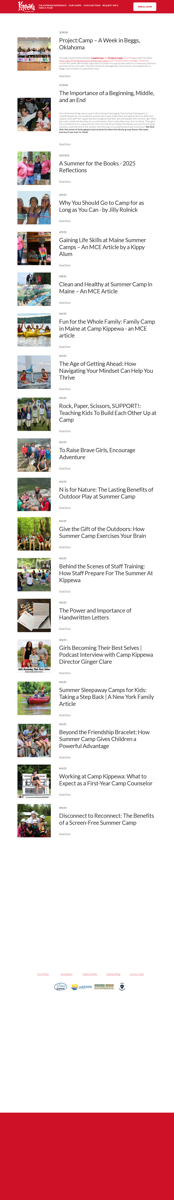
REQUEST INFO (110, 5)
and (109, 58)
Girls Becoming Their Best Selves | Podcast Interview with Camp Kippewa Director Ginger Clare (106, 654)
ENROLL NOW (145, 6)
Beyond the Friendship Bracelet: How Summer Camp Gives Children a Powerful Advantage (104, 739)
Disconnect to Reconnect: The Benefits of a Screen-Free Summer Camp (106, 819)
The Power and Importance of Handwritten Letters (95, 614)
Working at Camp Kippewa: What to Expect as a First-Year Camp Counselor (105, 780)
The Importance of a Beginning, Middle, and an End (106, 96)
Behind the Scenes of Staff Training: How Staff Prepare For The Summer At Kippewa (106, 573)
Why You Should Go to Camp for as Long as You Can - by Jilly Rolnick (101, 206)
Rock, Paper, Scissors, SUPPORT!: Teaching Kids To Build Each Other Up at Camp (107, 412)
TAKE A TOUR (45, 8)
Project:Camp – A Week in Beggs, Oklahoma (99, 44)
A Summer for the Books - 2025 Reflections (97, 167)
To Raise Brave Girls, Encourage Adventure (97, 453)
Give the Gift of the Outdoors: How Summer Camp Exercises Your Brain (102, 532)
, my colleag (124, 58)
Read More (65, 76)
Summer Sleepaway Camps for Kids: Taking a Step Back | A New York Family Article (106, 696)
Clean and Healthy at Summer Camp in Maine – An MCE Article (105, 288)
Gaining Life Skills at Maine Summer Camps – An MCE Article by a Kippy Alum (102, 246)
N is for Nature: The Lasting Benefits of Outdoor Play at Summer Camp (106, 493)
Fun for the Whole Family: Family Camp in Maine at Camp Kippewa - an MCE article (107, 328)
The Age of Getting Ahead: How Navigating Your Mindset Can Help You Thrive (106, 370)
